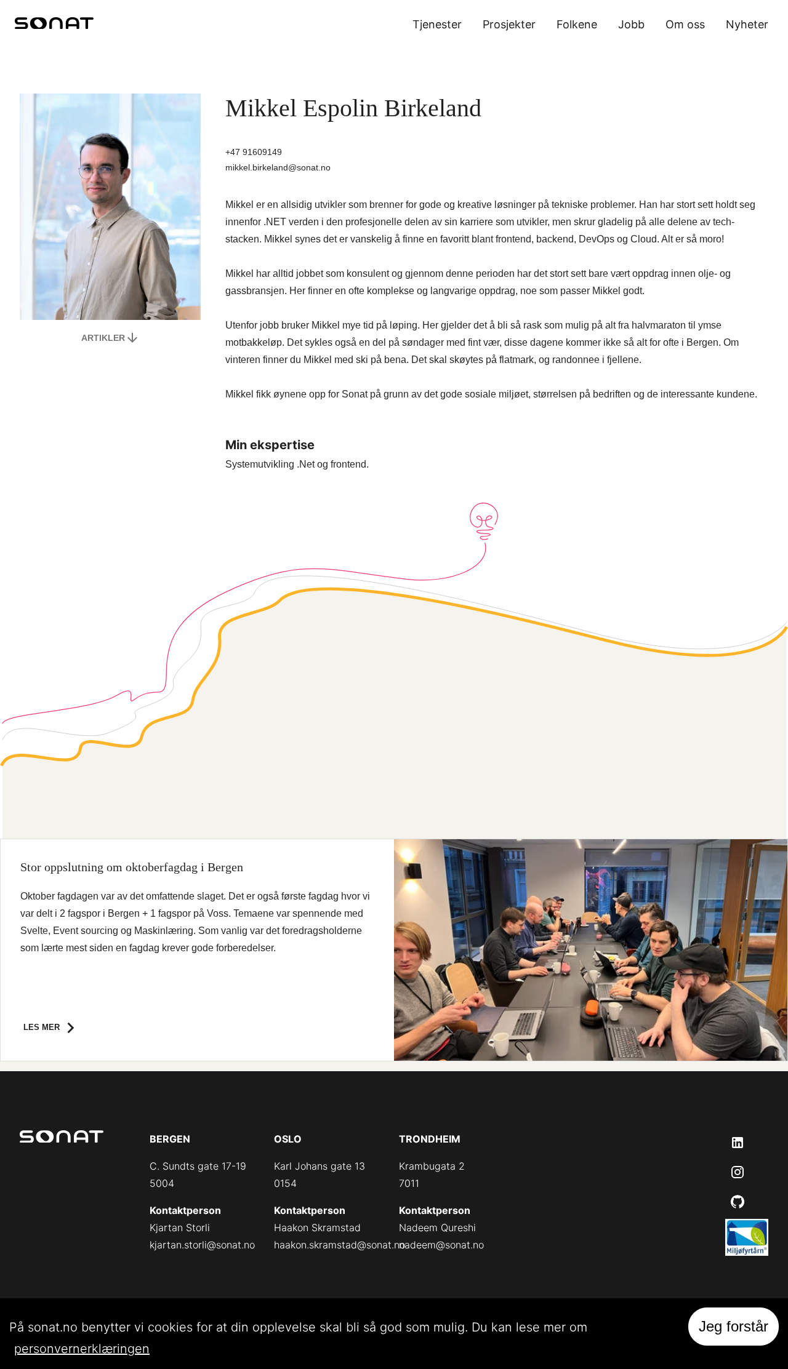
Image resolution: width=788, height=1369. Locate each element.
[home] (54, 25)
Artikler (103, 338)
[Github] (737, 1201)
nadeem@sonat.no (441, 1245)
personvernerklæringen (82, 1348)
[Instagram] (737, 1172)
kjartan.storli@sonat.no (202, 1245)
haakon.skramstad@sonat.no (339, 1245)
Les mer (41, 1027)
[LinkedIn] (737, 1142)
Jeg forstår (733, 1326)
